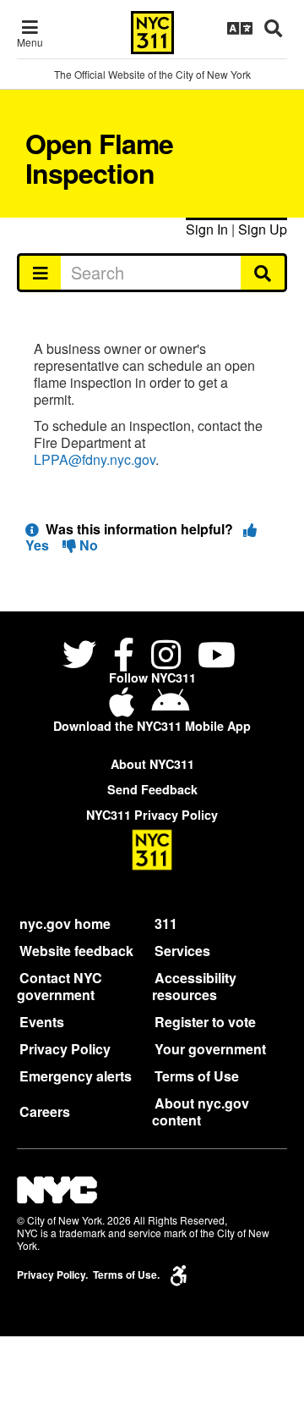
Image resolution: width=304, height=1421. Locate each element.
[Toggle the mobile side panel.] (39, 272)
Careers (44, 1111)
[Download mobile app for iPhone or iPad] (125, 708)
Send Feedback (152, 789)
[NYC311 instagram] (165, 656)
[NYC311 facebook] (123, 656)
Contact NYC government (59, 986)
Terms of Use (197, 1076)
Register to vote (205, 1021)
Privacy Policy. (52, 1275)
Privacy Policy (65, 1049)
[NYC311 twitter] (82, 656)
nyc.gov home (65, 923)
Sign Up (262, 229)
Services (182, 950)
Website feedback (76, 950)
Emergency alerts (75, 1076)
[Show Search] (273, 28)
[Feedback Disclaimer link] (32, 529)
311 (166, 923)
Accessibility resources (194, 986)
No (87, 545)
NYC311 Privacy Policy (152, 814)
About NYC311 (152, 763)
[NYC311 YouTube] (216, 656)
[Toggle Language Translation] (240, 28)
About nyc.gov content (200, 1111)
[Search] (264, 272)
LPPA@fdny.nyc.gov (94, 459)
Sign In (207, 229)
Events (41, 1021)
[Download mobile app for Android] (170, 708)
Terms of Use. (126, 1275)
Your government (210, 1049)
